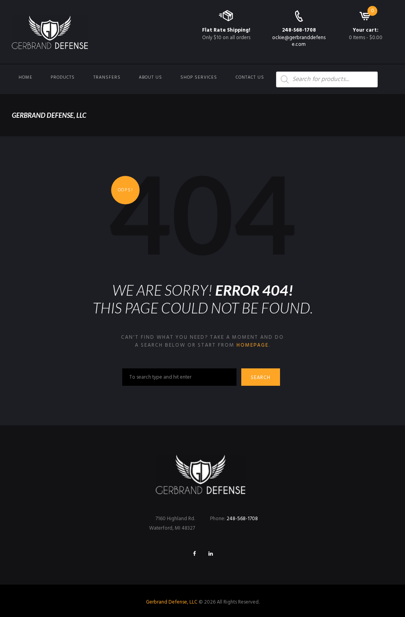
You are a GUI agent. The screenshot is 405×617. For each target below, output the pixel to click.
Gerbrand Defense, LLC (171, 602)
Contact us (250, 77)
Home (25, 77)
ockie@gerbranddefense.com (299, 41)
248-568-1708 (299, 30)
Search (261, 378)
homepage (253, 345)
